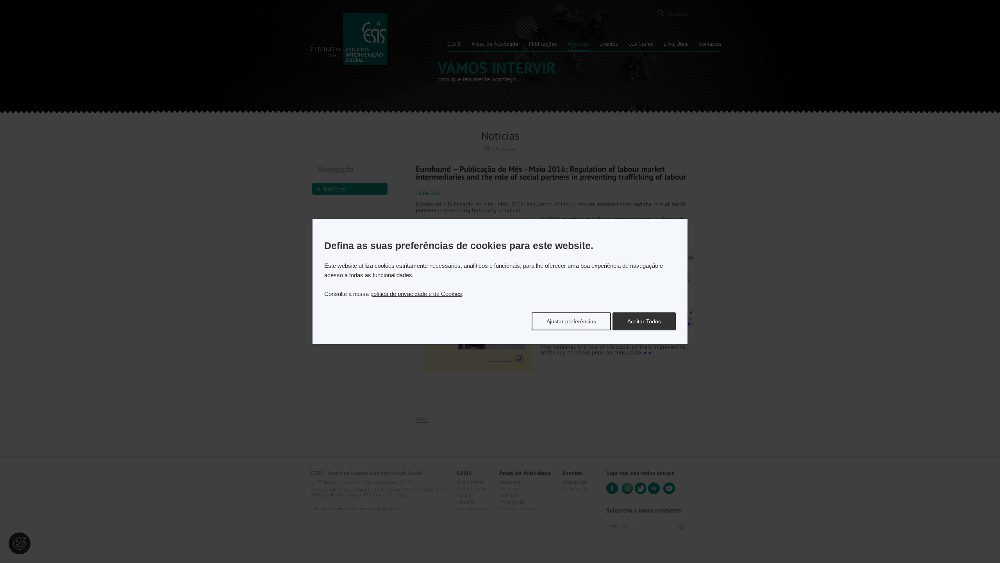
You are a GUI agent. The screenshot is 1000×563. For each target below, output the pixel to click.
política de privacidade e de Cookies (416, 293)
